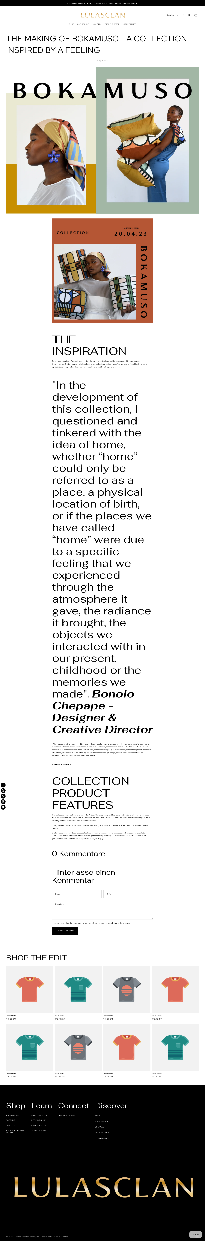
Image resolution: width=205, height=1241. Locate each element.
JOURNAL (99, 1127)
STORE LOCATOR (102, 1133)
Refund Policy (38, 1120)
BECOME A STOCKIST (67, 1115)
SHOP (97, 1115)
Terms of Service (39, 1130)
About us (10, 1125)
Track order (12, 1115)
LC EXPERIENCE (102, 1138)
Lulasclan (17, 1236)
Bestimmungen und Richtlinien (55, 1236)
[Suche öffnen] (182, 15)
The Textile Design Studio (15, 1131)
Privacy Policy (38, 1125)
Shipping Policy (39, 1115)
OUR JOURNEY (101, 1121)
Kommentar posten (65, 930)
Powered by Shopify (30, 1236)
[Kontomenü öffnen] (189, 15)
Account (10, 1120)
